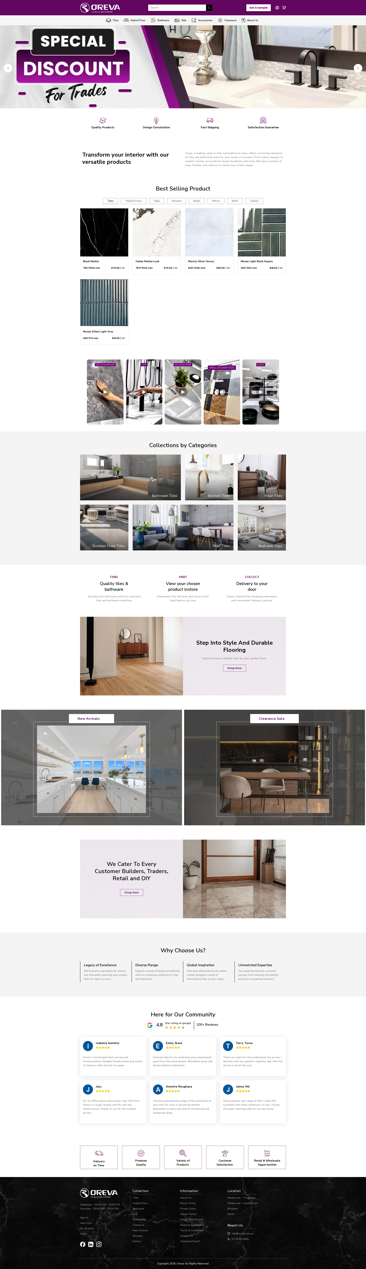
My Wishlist (87, 1228)
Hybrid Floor (140, 1203)
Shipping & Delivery (191, 1225)
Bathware (138, 1208)
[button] (284, 8)
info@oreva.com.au (242, 1233)
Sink (135, 1214)
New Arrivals (88, 718)
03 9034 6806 (240, 1239)
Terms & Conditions (191, 1230)
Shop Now (234, 668)
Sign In (84, 1217)
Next (358, 68)
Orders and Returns (191, 1219)
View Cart (86, 1223)
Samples (138, 1236)
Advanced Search (190, 1241)
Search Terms (188, 1214)
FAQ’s (83, 1234)
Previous (8, 68)
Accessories (139, 1219)
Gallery (137, 1241)
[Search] (209, 8)
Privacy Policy (188, 1208)
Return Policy (188, 1203)
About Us (185, 1197)
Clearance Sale (272, 718)
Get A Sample (258, 7)
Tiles (136, 1197)
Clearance (138, 1225)
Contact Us (186, 1236)
